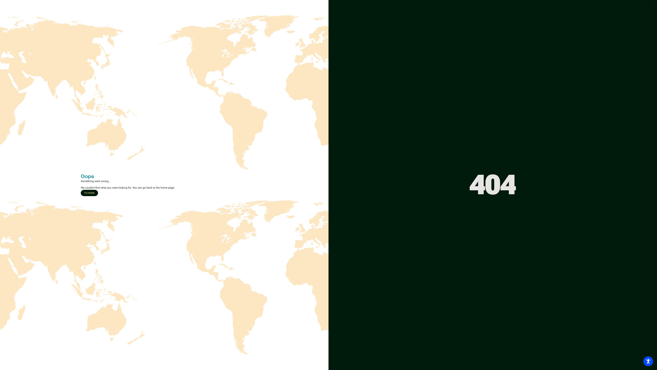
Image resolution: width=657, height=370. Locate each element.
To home (89, 193)
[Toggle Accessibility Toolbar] (648, 361)
